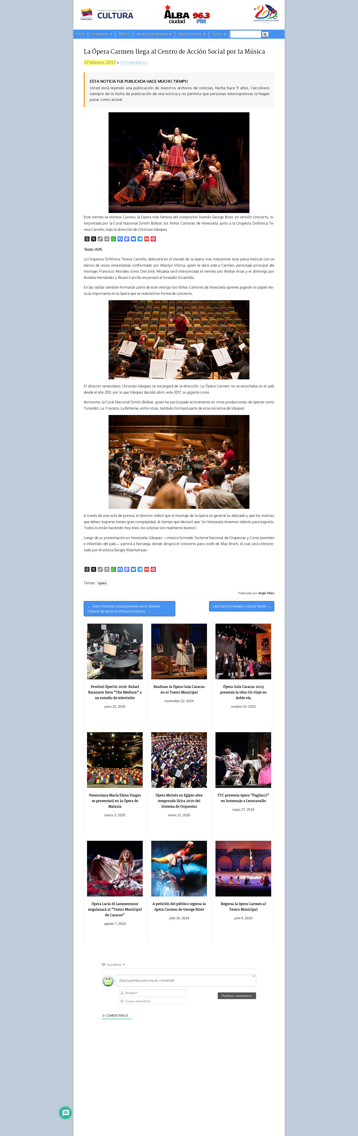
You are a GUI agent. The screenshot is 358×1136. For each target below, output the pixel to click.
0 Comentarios (133, 62)
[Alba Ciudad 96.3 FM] (179, 15)
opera (102, 583)
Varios (217, 34)
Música (124, 34)
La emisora (100, 34)
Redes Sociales (190, 34)
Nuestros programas (152, 34)
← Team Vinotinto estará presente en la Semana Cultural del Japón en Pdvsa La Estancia (124, 608)
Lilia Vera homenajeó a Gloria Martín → (241, 606)
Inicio (80, 34)
